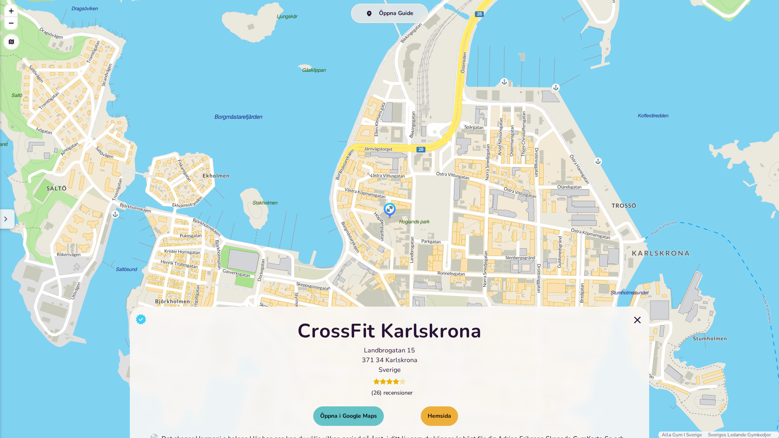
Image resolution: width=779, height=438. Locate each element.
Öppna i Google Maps (348, 416)
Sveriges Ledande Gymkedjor (739, 435)
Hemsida (439, 416)
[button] (389, 211)
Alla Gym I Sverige (682, 435)
